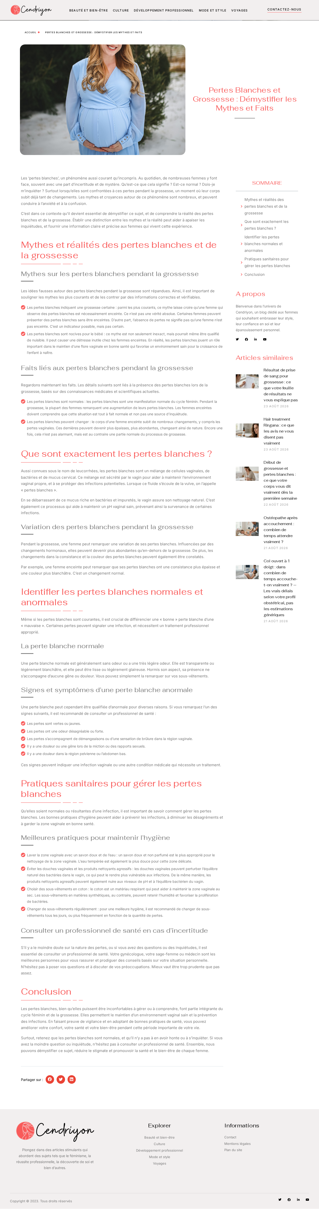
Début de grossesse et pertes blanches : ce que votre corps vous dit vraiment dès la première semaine (280, 480)
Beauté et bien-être (88, 10)
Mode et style (213, 10)
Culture (121, 10)
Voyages (239, 10)
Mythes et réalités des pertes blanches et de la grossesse (265, 206)
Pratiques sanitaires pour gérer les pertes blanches (267, 262)
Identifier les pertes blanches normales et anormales (263, 244)
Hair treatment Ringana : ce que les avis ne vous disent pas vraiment (279, 431)
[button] (50, 1079)
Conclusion (254, 274)
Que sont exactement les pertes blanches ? (266, 225)
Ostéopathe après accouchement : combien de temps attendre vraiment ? (281, 529)
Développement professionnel (164, 10)
